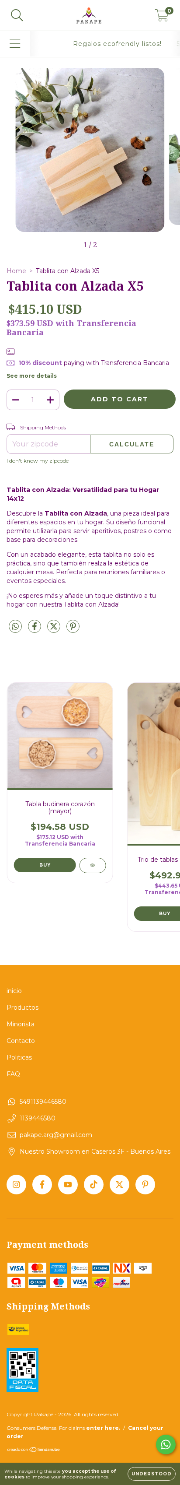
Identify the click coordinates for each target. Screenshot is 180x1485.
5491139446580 (43, 1102)
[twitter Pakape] (119, 1184)
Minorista (21, 1024)
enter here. (103, 1428)
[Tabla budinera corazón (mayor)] (92, 865)
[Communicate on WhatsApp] (166, 1444)
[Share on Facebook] (35, 630)
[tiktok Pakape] (94, 1184)
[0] (162, 17)
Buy (45, 865)
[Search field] (17, 15)
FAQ (13, 1074)
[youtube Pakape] (68, 1184)
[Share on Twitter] (54, 630)
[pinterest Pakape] (145, 1184)
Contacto (21, 1041)
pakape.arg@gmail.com (56, 1135)
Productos (22, 1007)
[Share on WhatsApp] (15, 627)
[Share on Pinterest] (73, 630)
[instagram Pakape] (16, 1184)
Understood (152, 1474)
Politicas (19, 1057)
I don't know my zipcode (38, 460)
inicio (14, 991)
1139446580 (37, 1118)
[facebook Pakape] (42, 1184)
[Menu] (15, 44)
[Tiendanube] (34, 1450)
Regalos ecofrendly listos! (117, 44)
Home (16, 271)
